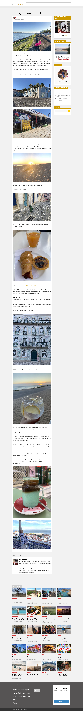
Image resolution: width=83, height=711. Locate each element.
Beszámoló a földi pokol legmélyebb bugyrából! (33, 619)
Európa (17, 17)
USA (28, 654)
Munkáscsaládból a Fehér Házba (48, 638)
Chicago (43, 4)
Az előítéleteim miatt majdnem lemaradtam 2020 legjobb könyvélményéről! (48, 620)
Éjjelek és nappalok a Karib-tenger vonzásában (63, 96)
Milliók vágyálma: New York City (32, 675)
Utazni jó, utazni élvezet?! (61, 93)
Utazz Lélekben (66, 4)
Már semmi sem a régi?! (61, 90)
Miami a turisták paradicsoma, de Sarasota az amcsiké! (64, 639)
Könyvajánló (30, 616)
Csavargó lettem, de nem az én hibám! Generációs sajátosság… (33, 639)
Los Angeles (36, 4)
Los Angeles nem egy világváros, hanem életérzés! (17, 675)
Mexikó (59, 4)
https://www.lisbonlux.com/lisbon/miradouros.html (26, 285)
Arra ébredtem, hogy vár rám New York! (63, 619)
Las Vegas (59, 654)
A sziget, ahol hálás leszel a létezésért (62, 101)
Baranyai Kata (18, 19)
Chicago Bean (45, 674)
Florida (59, 635)
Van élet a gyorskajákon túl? (48, 657)
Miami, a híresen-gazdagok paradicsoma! (33, 657)
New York (29, 4)
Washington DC (51, 4)
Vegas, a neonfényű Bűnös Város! (64, 657)
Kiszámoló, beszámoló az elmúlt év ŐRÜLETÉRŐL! (18, 619)
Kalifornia (15, 598)
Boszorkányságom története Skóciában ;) (17, 638)
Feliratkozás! (61, 701)
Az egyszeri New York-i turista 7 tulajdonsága (63, 675)
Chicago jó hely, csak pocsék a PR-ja (17, 657)
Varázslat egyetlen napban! (62, 98)
